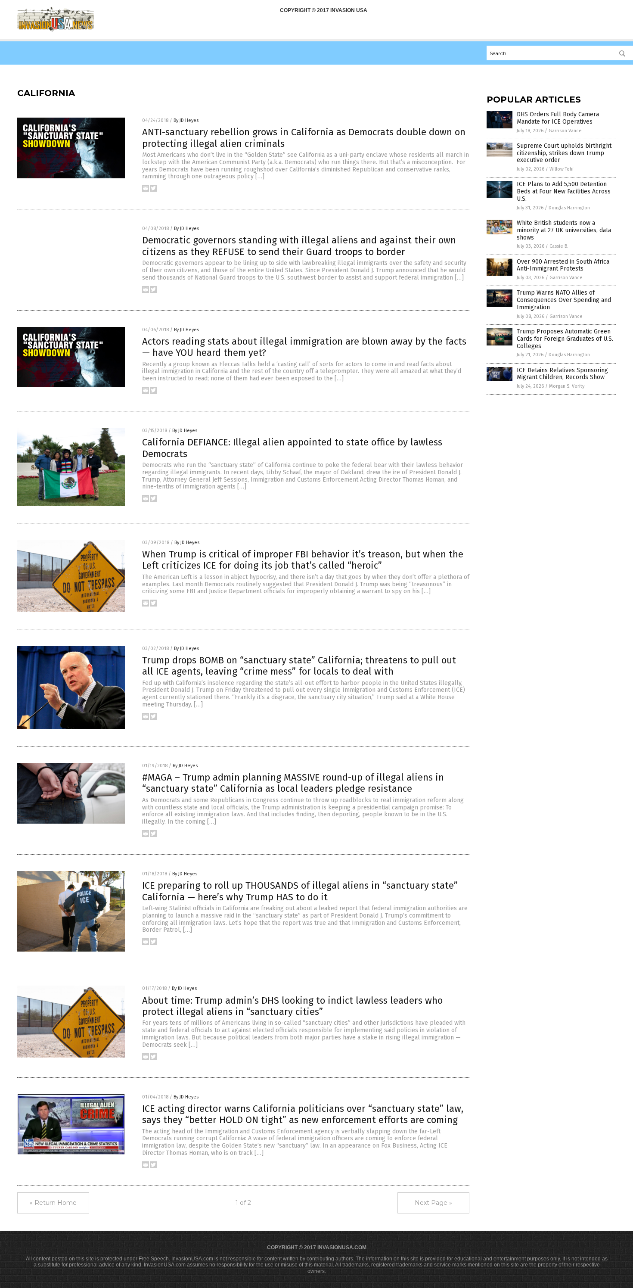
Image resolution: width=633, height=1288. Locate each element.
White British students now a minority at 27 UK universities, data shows (564, 230)
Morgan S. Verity (566, 386)
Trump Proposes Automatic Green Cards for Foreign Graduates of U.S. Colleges (565, 339)
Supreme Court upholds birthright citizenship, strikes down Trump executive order (564, 153)
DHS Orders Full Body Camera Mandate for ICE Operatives (558, 118)
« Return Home (53, 1203)
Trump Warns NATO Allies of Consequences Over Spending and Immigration (564, 300)
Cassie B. (558, 246)
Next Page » (433, 1203)
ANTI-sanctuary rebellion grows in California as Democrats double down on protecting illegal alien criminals (303, 137)
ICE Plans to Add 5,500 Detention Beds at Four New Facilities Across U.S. (564, 191)
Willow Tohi (561, 169)
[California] (55, 31)
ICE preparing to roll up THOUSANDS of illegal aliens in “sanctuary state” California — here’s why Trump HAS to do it (300, 891)
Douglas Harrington (569, 208)
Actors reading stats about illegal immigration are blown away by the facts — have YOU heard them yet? (304, 347)
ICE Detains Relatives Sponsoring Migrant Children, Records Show (562, 374)
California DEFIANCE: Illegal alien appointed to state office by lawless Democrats (292, 447)
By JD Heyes (186, 120)
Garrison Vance (565, 131)
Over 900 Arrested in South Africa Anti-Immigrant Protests (563, 265)
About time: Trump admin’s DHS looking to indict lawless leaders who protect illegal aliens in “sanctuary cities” (292, 1006)
